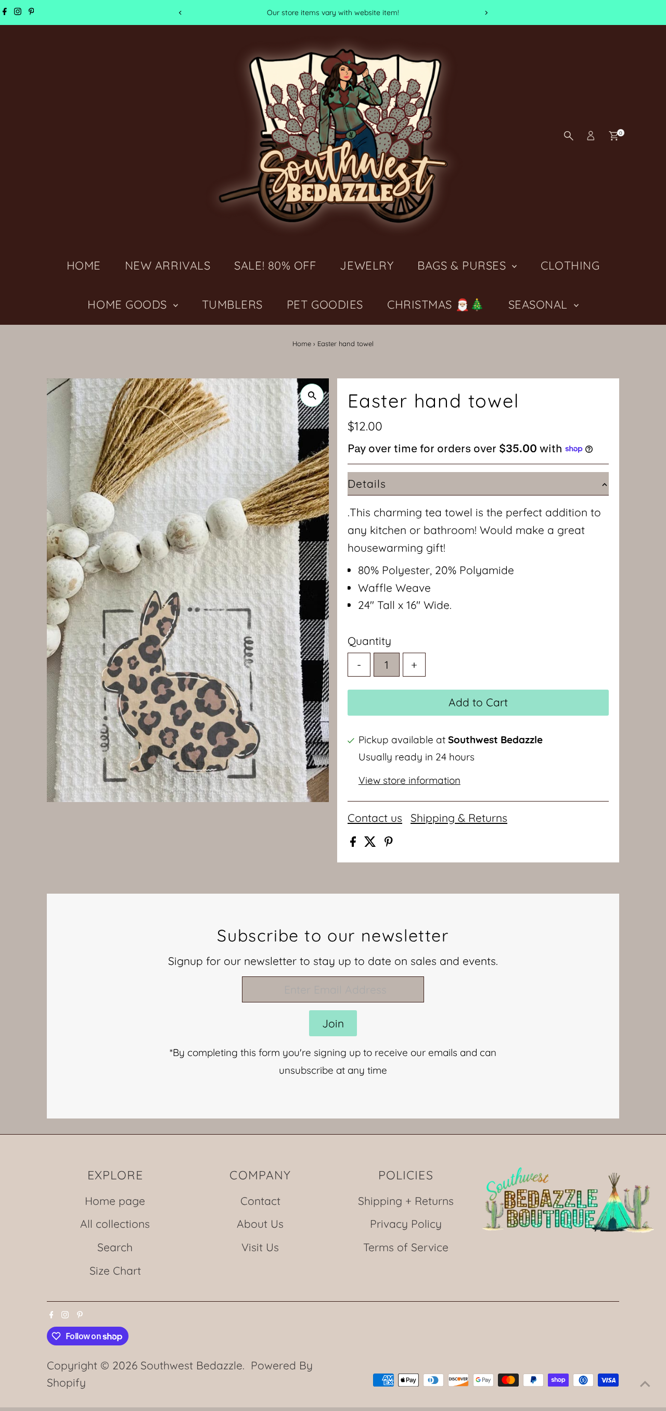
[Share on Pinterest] (389, 842)
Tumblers (232, 304)
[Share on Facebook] (354, 842)
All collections (115, 1223)
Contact (260, 1200)
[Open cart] (613, 136)
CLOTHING (570, 265)
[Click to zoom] (312, 395)
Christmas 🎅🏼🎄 (435, 304)
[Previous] (180, 12)
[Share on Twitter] (371, 842)
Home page (115, 1200)
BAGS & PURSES (463, 265)
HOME (84, 265)
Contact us (375, 817)
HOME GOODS (128, 304)
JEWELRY (366, 265)
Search (115, 1247)
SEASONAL (539, 304)
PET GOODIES (325, 304)
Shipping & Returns (459, 817)
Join (333, 1023)
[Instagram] (17, 12)
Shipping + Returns (406, 1200)
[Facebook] (4, 12)
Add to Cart (478, 702)
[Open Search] (568, 136)
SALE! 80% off (275, 265)
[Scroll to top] (645, 1382)
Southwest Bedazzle (191, 1365)
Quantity (369, 640)
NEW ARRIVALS (168, 265)
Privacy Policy (406, 1223)
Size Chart (115, 1270)
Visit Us (260, 1247)
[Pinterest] (31, 12)
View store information (409, 780)
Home (301, 343)
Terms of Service (406, 1247)
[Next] (485, 12)
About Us (260, 1223)
